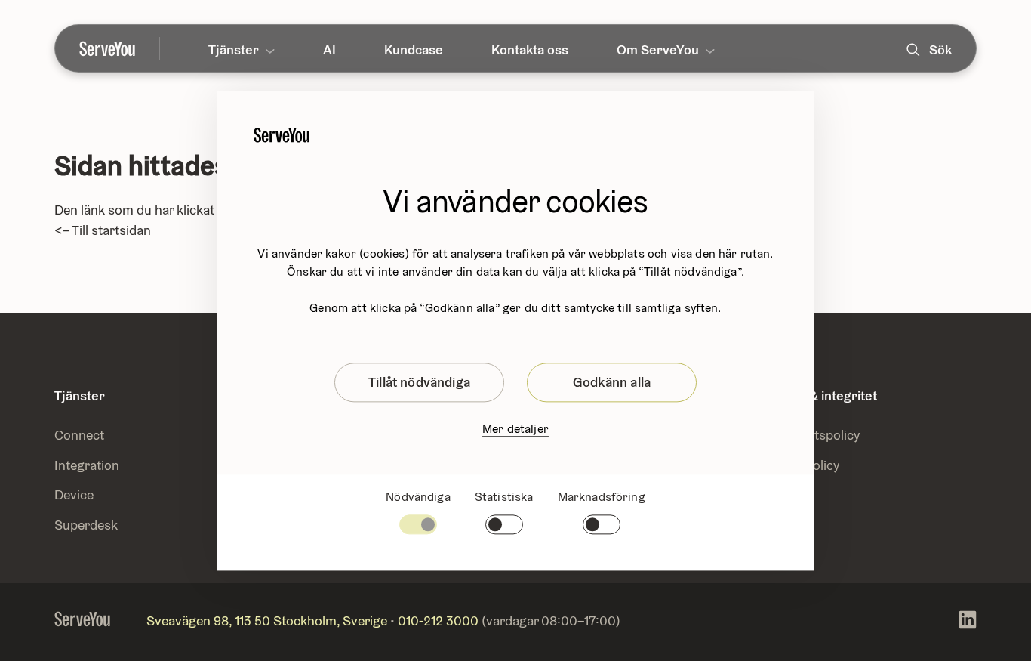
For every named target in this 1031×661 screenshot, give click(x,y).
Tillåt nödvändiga (419, 382)
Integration (88, 465)
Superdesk (86, 524)
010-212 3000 (438, 620)
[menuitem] (119, 48)
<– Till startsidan (102, 230)
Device (74, 494)
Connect (79, 434)
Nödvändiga (418, 497)
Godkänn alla (612, 382)
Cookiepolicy (802, 465)
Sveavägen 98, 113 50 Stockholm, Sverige (266, 620)
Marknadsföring (601, 497)
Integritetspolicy (812, 434)
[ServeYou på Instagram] (968, 622)
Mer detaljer (515, 429)
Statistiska (504, 497)
